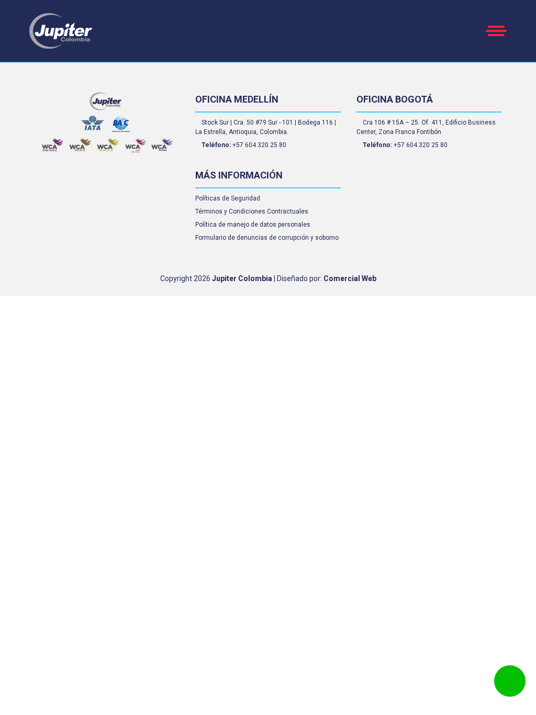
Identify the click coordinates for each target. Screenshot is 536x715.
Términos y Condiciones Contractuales (251, 211)
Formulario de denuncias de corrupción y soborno (267, 237)
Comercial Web (349, 278)
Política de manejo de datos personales (252, 224)
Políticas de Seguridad (227, 198)
